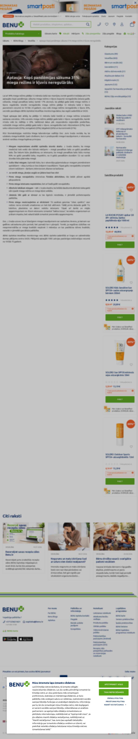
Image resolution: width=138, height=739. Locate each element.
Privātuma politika (115, 701)
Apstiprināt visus (114, 684)
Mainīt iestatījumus (114, 705)
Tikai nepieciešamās (114, 692)
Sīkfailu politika (115, 698)
